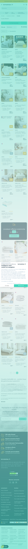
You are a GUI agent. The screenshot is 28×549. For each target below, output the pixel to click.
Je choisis (7, 285)
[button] (2, 546)
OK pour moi (21, 285)
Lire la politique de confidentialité (7, 281)
